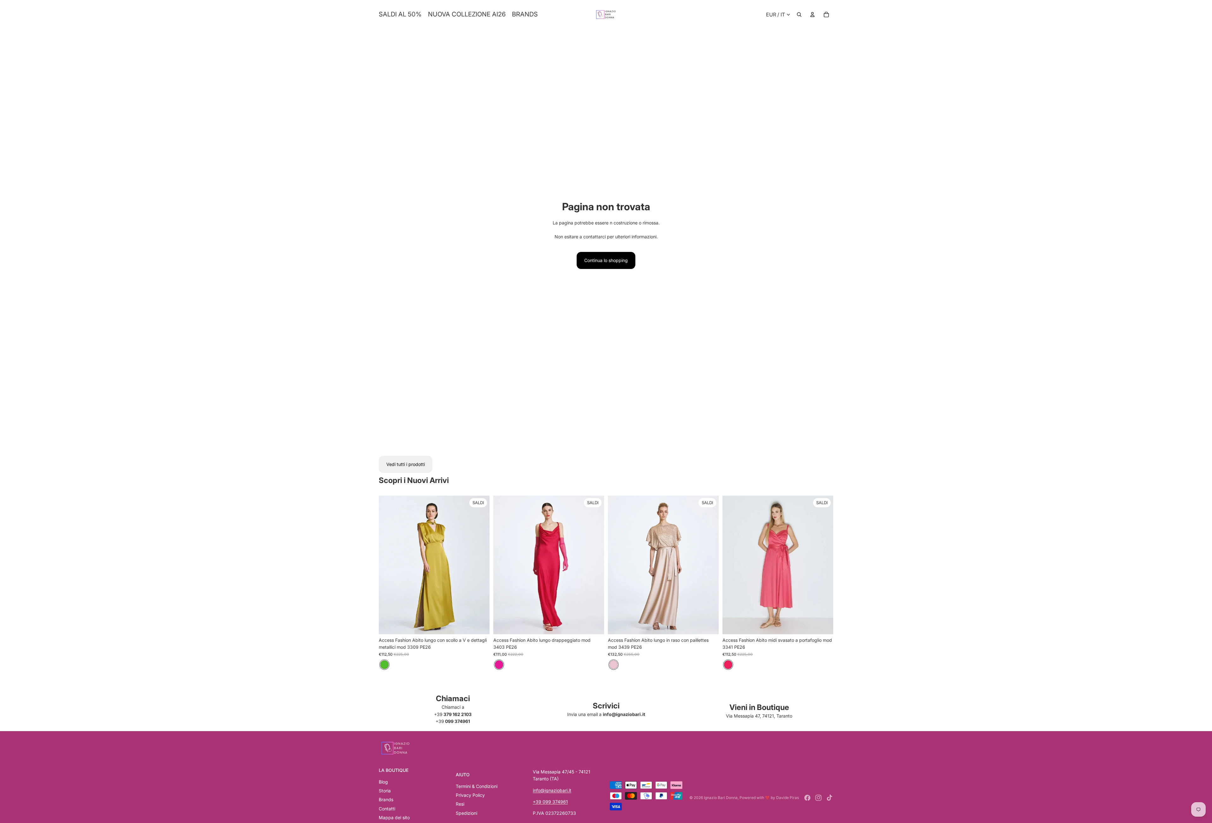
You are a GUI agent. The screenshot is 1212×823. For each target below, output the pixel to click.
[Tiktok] (829, 798)
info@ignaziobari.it (552, 790)
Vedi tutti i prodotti (405, 464)
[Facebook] (807, 798)
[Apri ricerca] (799, 14)
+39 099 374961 (550, 801)
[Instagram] (818, 798)
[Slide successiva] (480, 565)
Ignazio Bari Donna (721, 797)
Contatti (387, 808)
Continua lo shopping (606, 260)
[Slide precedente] (388, 565)
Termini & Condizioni (476, 786)
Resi (460, 804)
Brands (386, 799)
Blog (383, 781)
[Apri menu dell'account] (812, 14)
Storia (385, 790)
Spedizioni (466, 813)
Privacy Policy (470, 795)
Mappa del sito (394, 817)
